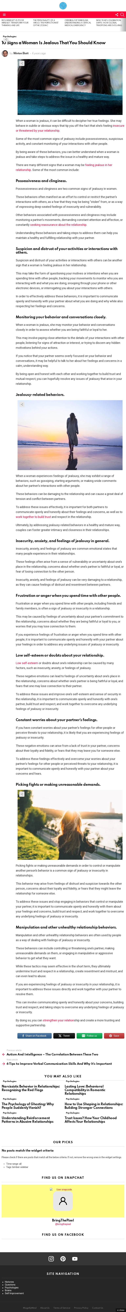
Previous (1, 24)
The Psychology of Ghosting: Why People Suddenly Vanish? (28, 1106)
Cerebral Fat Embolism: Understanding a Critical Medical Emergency (78, 23)
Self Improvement (14, 1293)
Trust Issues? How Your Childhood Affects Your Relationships (91, 1120)
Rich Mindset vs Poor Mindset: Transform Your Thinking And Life (15, 23)
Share (6, 39)
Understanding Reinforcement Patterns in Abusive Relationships (27, 1120)
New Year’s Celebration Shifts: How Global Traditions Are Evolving (109, 23)
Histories (9, 1282)
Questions (10, 1284)
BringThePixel (63, 1220)
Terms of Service (61, 1308)
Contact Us (97, 1308)
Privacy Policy (81, 1308)
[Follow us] (117, 14)
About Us (45, 1308)
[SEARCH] (122, 14)
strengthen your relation (58, 1020)
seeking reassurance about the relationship (58, 224)
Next (124, 24)
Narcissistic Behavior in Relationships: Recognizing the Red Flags (31, 1088)
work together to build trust (33, 517)
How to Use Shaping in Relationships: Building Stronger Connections (94, 1106)
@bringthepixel (63, 1224)
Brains (8, 1290)
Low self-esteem (27, 663)
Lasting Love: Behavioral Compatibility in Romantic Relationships (85, 1090)
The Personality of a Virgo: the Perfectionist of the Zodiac (45, 23)
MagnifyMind (29, 1308)
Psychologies (9, 1081)
